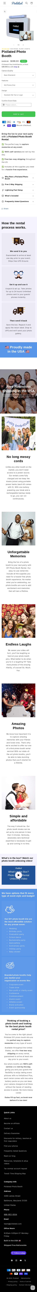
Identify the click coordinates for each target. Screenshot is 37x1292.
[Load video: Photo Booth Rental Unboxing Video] (18, 875)
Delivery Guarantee (11, 1133)
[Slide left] (14, 45)
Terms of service (25, 1281)
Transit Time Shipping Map (15, 1174)
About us (7, 1118)
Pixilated (16, 1278)
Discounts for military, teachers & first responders (17, 1139)
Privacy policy (13, 1281)
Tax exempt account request (15, 1169)
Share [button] (6, 209)
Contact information (26, 1285)
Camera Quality (7, 71)
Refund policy (25, 1278)
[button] (4, 3)
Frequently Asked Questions (15, 1151)
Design (4, 91)
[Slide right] (23, 45)
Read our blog (9, 1156)
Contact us (8, 1128)
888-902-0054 (10, 1214)
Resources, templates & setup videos (16, 1162)
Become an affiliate (12, 1123)
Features (5, 81)
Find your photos (11, 1146)
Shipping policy (12, 1285)
